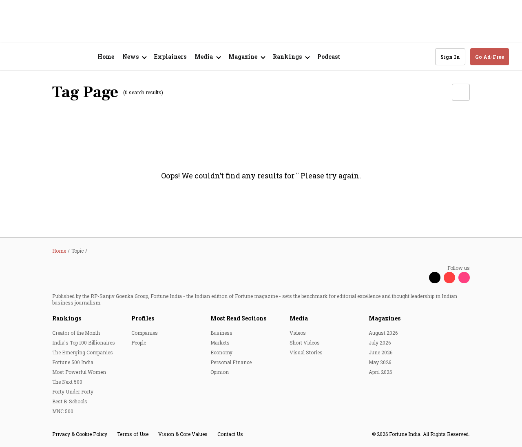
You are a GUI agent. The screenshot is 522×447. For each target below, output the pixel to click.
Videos (298, 332)
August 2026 (383, 332)
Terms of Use (132, 434)
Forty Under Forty (72, 391)
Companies (144, 332)
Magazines (384, 318)
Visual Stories (306, 352)
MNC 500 (62, 411)
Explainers (170, 56)
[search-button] (424, 56)
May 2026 (380, 362)
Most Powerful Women (79, 372)
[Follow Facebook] (420, 277)
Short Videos (305, 342)
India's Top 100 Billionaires (83, 342)
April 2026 (380, 372)
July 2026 (380, 342)
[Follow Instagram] (464, 277)
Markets (220, 342)
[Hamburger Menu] (18, 57)
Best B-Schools (69, 401)
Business (221, 332)
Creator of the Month (76, 332)
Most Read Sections (238, 318)
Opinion (219, 372)
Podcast (328, 56)
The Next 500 (67, 381)
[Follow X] (434, 277)
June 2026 (380, 352)
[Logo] (57, 57)
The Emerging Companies (82, 352)
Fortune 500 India (72, 362)
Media (299, 318)
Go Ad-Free (489, 56)
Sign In (450, 56)
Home (105, 56)
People (138, 342)
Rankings (66, 318)
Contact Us (230, 434)
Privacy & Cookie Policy (79, 434)
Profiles (142, 318)
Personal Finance (231, 362)
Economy (221, 352)
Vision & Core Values (183, 434)
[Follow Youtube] (449, 277)
